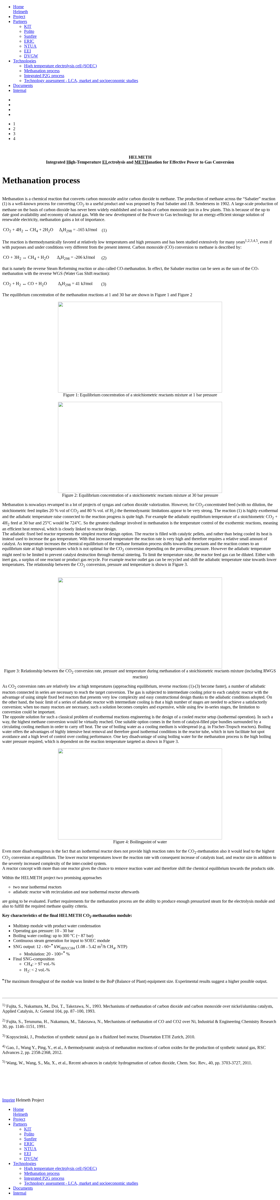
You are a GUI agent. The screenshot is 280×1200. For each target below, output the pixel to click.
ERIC (29, 41)
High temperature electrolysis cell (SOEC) (60, 65)
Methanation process (42, 70)
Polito (29, 31)
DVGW (31, 56)
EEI (27, 51)
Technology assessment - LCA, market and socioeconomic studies (81, 80)
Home (20, 9)
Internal (19, 90)
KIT (27, 26)
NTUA (30, 46)
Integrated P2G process (44, 75)
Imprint (8, 1100)
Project (19, 16)
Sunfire (30, 36)
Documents (23, 85)
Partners (20, 21)
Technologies (24, 61)
